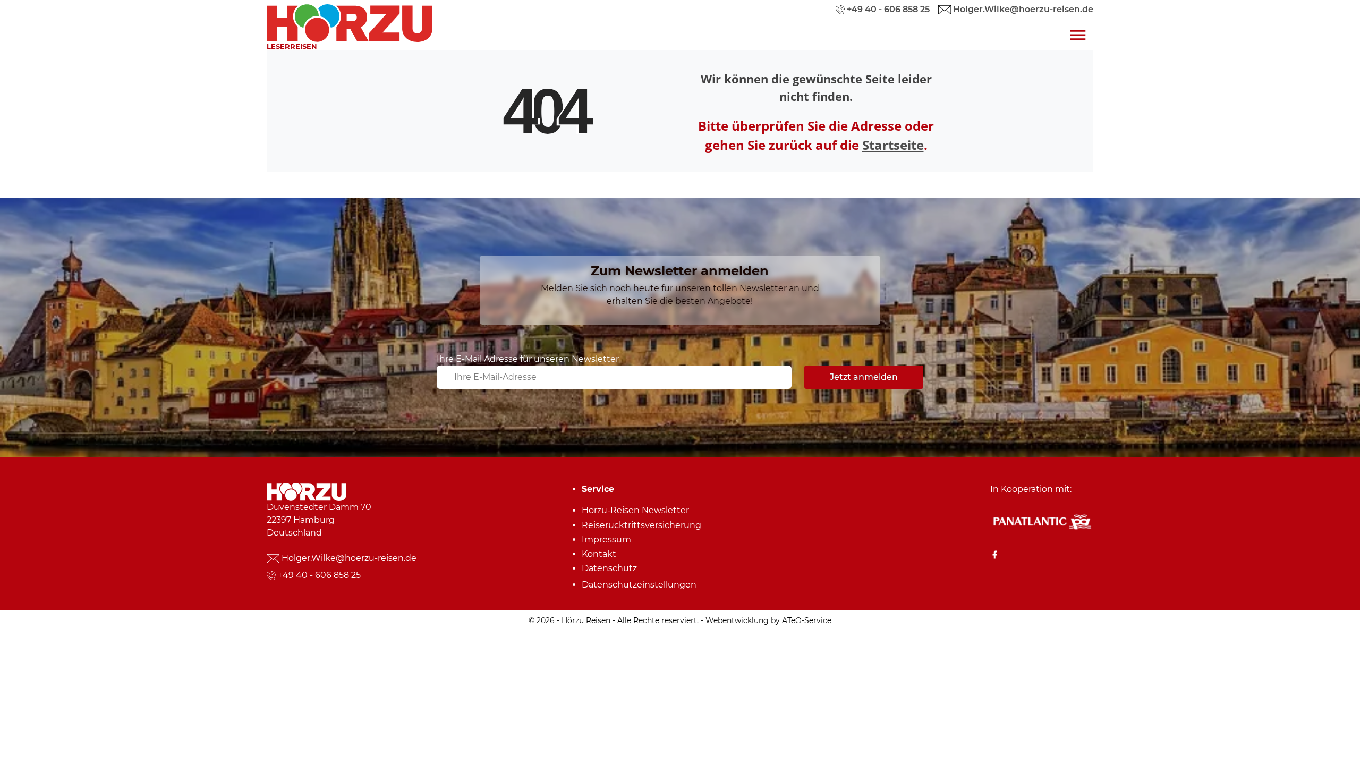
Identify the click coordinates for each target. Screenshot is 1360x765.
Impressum (606, 539)
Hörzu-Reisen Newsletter (635, 510)
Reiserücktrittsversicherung (641, 525)
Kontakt (599, 554)
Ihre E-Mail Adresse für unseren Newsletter (528, 359)
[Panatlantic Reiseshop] (1041, 521)
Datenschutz (609, 568)
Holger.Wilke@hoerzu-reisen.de (349, 558)
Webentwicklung (737, 620)
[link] (349, 20)
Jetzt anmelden (864, 377)
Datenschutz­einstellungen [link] (639, 585)
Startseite (893, 145)
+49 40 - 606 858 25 (319, 575)
